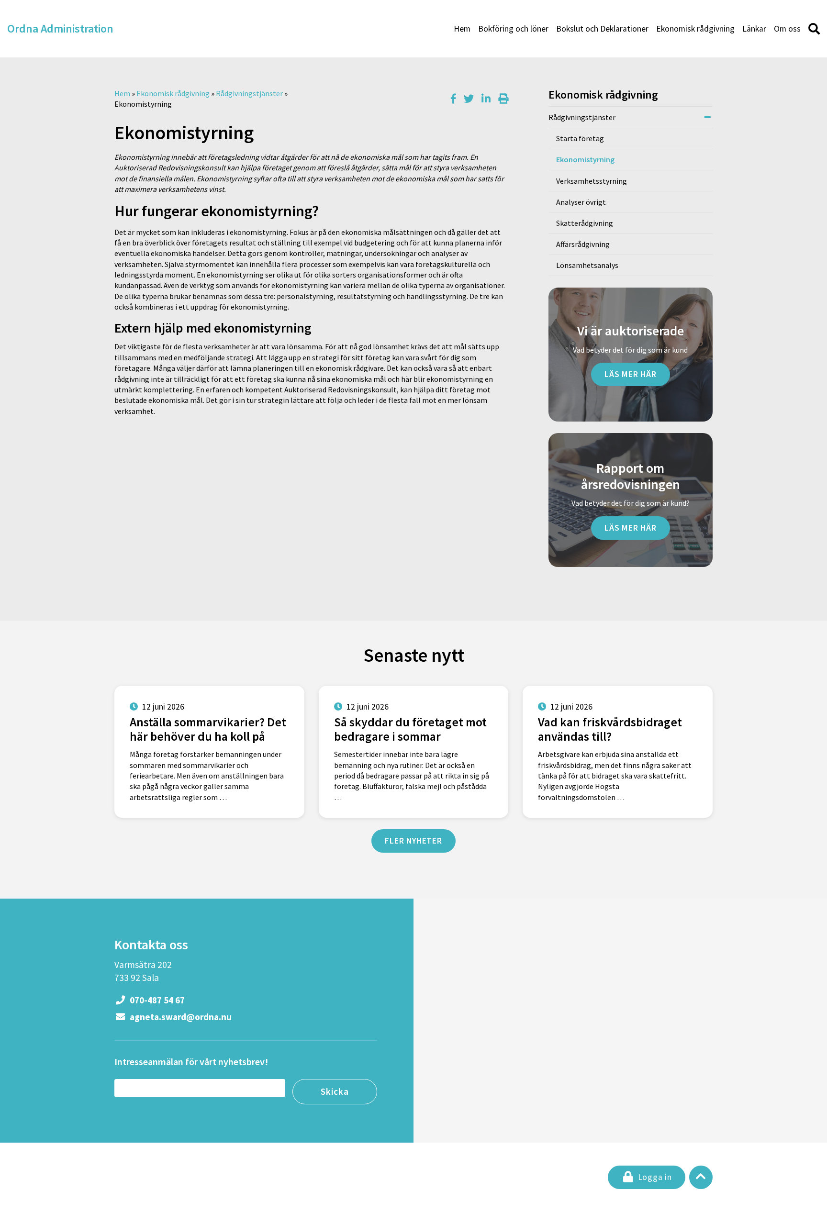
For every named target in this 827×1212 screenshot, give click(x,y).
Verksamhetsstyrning (591, 181)
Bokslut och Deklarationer (602, 28)
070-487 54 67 (156, 1000)
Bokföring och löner (513, 28)
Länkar (754, 28)
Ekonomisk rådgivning (695, 28)
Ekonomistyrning (585, 159)
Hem (462, 28)
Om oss (787, 28)
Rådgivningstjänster (249, 93)
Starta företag (580, 138)
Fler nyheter (413, 840)
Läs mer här (630, 374)
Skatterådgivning (584, 223)
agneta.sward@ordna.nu (180, 1017)
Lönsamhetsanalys (587, 265)
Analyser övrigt (581, 202)
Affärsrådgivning (583, 244)
